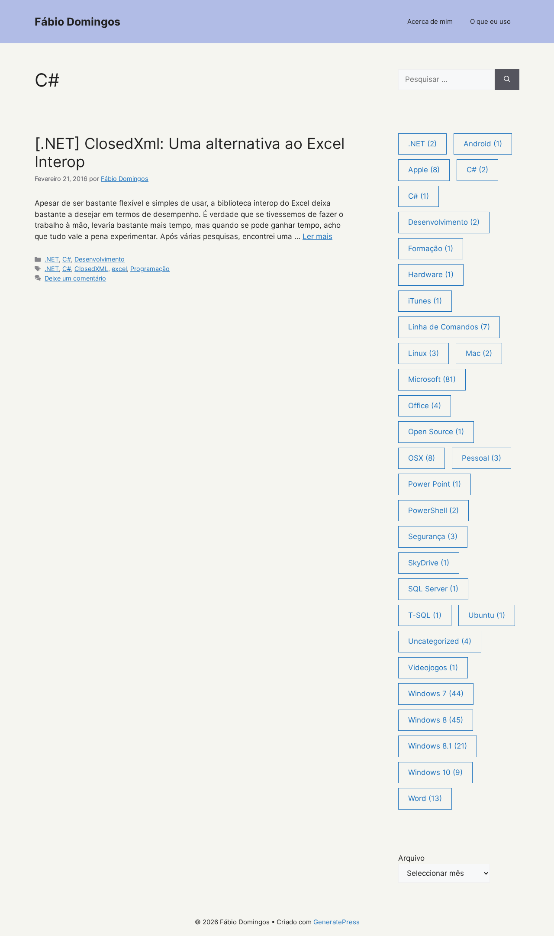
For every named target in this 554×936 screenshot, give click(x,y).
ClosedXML (91, 268)
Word (425, 798)
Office (424, 405)
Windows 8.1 (437, 746)
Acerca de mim (430, 21)
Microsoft (432, 379)
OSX (421, 458)
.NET (52, 259)
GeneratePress (336, 922)
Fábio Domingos (77, 21)
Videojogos (433, 667)
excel (119, 268)
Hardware (431, 274)
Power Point (434, 484)
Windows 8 (435, 720)
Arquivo (411, 858)
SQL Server (433, 588)
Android (483, 143)
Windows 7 (436, 693)
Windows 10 (435, 772)
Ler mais (317, 236)
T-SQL (424, 615)
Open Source (436, 431)
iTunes (425, 301)
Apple (424, 169)
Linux (423, 353)
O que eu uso (490, 21)
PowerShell (433, 510)
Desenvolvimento (99, 259)
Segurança (432, 536)
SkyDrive (428, 562)
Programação (150, 268)
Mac (479, 353)
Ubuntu (486, 615)
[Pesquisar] (507, 79)
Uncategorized (439, 641)
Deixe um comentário (75, 278)
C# (66, 259)
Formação (430, 248)
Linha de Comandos (449, 327)
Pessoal (481, 458)
